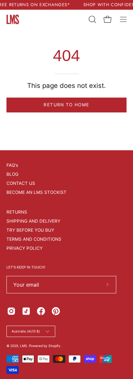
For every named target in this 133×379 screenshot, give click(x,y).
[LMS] (12, 19)
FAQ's (12, 165)
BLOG (12, 174)
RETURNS (16, 212)
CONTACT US (20, 183)
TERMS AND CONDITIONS (33, 239)
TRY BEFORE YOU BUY (30, 230)
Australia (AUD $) (26, 331)
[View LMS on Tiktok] (26, 311)
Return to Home (66, 104)
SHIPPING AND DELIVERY (33, 221)
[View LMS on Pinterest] (56, 311)
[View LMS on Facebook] (41, 311)
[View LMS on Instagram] (11, 311)
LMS (23, 346)
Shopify (54, 346)
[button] (91, 19)
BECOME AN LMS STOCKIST (36, 192)
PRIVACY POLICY (24, 248)
